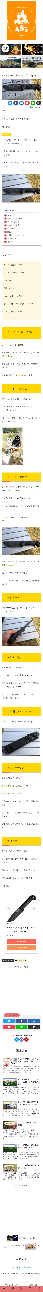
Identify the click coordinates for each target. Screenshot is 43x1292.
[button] (38, 629)
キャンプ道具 (21, 960)
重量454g (11, 232)
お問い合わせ (34, 1285)
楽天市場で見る (21, 941)
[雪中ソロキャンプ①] (10, 49)
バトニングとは (13, 222)
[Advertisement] (21, 989)
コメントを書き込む (23, 1267)
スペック (10, 215)
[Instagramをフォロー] (21, 1039)
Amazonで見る (22, 947)
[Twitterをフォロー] (16, 1039)
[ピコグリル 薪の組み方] (32, 49)
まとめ (9, 242)
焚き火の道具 (9, 960)
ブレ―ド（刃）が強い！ (16, 218)
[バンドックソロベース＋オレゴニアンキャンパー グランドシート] (32, 62)
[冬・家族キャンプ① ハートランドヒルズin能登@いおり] (10, 62)
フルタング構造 (13, 225)
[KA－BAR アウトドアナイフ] (21, 103)
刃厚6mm (11, 229)
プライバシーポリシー (13, 1285)
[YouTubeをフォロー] (26, 1039)
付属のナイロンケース (15, 235)
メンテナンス (12, 238)
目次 (9, 211)
